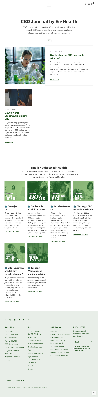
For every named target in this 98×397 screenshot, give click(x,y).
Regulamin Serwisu (35, 347)
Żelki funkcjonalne (11, 338)
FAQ (29, 350)
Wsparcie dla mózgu (12, 357)
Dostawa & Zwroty (35, 340)
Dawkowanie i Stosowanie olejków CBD (16, 115)
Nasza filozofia (33, 337)
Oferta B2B (32, 362)
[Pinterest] (21, 320)
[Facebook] (7, 320)
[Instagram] (11, 320)
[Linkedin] (30, 320)
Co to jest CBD (55, 331)
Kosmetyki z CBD (11, 334)
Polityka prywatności (35, 344)
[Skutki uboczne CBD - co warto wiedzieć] (34, 65)
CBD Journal (55, 327)
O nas (30, 327)
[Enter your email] (91, 342)
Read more (54, 79)
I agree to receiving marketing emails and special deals (82, 348)
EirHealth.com (10, 360)
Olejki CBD (9, 331)
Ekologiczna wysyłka (35, 353)
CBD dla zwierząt (11, 344)
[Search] (89, 4)
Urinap (30, 369)
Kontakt (31, 366)
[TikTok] (25, 320)
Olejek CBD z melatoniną (14, 347)
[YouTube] (16, 320)
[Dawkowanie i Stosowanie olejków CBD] (18, 97)
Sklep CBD (9, 327)
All (49, 41)
